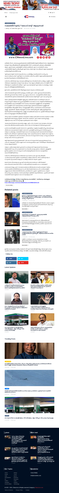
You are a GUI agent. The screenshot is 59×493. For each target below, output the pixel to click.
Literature (7, 482)
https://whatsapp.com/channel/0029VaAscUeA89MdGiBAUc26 (22, 182)
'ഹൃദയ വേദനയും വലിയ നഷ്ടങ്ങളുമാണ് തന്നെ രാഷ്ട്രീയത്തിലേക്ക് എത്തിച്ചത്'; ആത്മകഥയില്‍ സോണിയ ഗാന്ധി (37, 233)
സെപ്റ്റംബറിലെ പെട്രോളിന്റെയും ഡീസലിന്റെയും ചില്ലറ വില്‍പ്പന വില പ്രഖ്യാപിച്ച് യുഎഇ (29, 418)
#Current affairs (9, 185)
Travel (15, 474)
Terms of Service (9, 490)
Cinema (15, 482)
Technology (16, 484)
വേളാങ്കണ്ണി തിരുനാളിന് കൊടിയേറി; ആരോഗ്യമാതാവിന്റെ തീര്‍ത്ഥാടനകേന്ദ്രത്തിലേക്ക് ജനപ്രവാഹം (44, 439)
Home (6, 472)
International (8, 477)
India (6, 476)
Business (16, 477)
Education (16, 479)
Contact (27, 490)
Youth (15, 480)
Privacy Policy (19, 490)
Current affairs (8, 484)
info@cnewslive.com (36, 475)
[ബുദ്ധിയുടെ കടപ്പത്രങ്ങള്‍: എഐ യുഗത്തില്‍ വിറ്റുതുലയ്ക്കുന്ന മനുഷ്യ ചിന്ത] (12, 219)
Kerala (6, 474)
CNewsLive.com (39, 487)
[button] (6, 12)
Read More (24, 208)
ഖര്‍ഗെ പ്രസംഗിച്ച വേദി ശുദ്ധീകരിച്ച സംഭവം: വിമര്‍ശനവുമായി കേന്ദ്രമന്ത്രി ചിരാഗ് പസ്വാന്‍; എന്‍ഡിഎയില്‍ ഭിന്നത (45, 449)
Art (5, 479)
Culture (6, 480)
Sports (15, 476)
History (15, 472)
